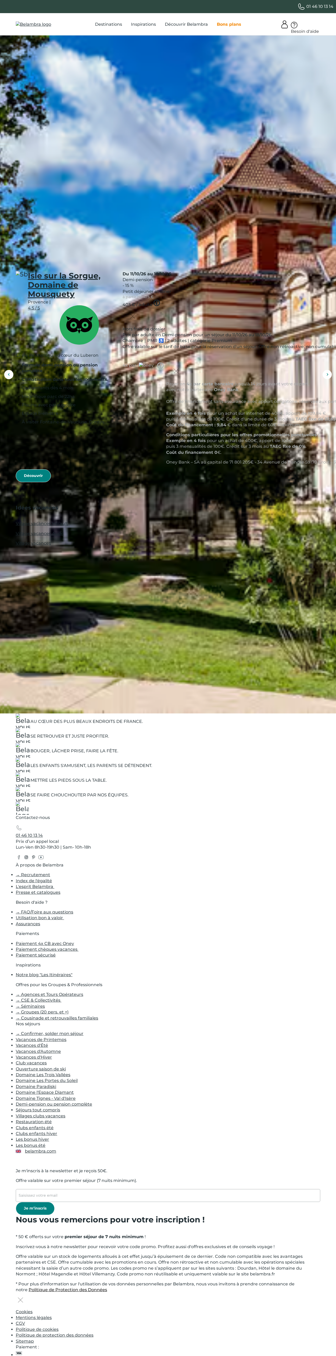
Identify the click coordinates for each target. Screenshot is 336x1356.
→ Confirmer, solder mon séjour (49, 1033)
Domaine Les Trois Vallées (43, 1074)
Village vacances (33, 543)
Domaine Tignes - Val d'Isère (46, 1098)
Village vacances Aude (40, 533)
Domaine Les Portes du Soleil (47, 1080)
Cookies (24, 1311)
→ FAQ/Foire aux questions (44, 912)
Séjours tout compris (38, 1109)
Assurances (28, 923)
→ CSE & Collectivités (38, 1000)
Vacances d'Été (32, 1045)
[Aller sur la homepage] (22, 809)
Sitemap (25, 1341)
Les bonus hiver (32, 1139)
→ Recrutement (33, 874)
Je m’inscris (35, 1208)
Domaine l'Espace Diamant (45, 1092)
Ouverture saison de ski (41, 1068)
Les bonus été (30, 1145)
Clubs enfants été (35, 1127)
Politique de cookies (37, 1329)
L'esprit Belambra (35, 886)
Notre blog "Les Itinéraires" (44, 974)
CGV (20, 1323)
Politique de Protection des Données (68, 1289)
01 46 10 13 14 (29, 835)
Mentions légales (34, 1317)
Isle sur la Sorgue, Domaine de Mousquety (64, 285)
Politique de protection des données (54, 1335)
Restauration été (34, 1121)
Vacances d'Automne (38, 1051)
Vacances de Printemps (41, 1039)
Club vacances (31, 1062)
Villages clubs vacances (40, 1115)
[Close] (132, 317)
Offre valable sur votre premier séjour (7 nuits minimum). (76, 1180)
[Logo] (33, 24)
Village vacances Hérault (42, 523)
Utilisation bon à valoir (40, 917)
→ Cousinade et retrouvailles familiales (57, 1018)
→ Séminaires (30, 1006)
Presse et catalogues (38, 892)
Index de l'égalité (34, 880)
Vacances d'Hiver (34, 1057)
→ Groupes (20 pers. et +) (42, 1012)
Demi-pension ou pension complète (54, 1104)
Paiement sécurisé (36, 955)
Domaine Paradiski (36, 1086)
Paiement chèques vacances (47, 949)
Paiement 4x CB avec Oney (45, 943)
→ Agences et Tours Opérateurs (49, 994)
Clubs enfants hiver (36, 1133)
